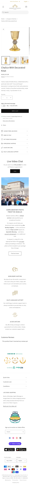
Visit (15, 171)
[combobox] (15, 12)
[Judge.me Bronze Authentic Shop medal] (11, 360)
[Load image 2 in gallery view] (15, 60)
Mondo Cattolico (8, 475)
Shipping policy (15, 482)
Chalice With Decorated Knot (9, 21)
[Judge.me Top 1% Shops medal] (19, 360)
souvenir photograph (10, 234)
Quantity (3, 94)
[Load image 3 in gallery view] (24, 60)
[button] (3, 7)
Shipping (3, 76)
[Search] (3, 12)
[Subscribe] (23, 432)
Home (2, 19)
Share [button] (4, 125)
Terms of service (23, 480)
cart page (21, 241)
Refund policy (8, 480)
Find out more (15, 253)
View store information (9, 120)
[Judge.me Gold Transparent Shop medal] (3, 360)
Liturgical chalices (11, 19)
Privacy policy (15, 480)
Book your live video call (9, 406)
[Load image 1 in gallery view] (6, 60)
